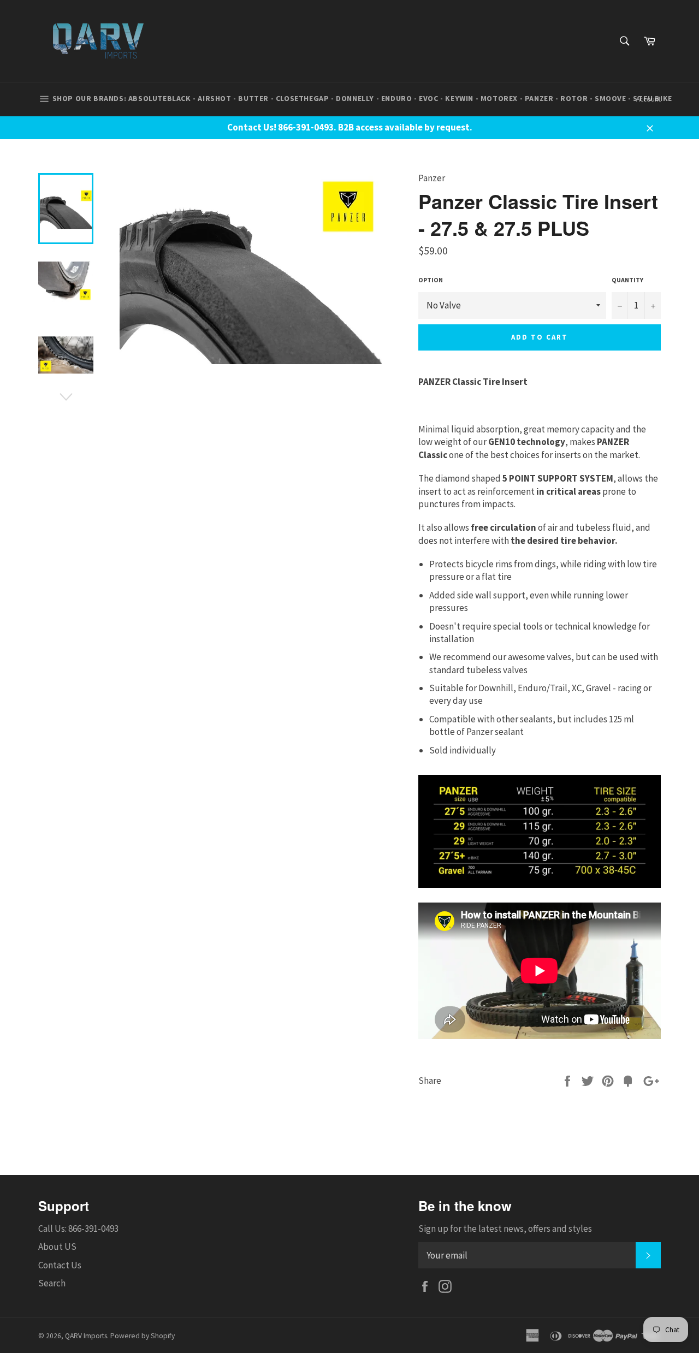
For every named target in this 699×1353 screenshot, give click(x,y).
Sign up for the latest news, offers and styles (505, 1229)
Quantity (627, 280)
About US (57, 1247)
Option (430, 280)
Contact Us (59, 1265)
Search (52, 1283)
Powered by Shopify (142, 1335)
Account (648, 99)
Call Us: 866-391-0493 (78, 1229)
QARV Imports (86, 1335)
